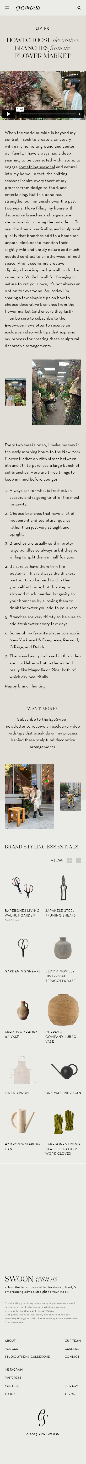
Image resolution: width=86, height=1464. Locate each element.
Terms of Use (23, 1310)
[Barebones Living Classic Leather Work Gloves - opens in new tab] (63, 1121)
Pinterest (13, 1378)
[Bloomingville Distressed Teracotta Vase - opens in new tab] (63, 948)
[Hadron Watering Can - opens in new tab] (23, 1121)
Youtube (12, 1386)
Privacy (71, 1386)
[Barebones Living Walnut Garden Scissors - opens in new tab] (23, 887)
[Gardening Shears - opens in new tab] (23, 948)
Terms (70, 1394)
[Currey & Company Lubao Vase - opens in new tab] (63, 1009)
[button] (7, 8)
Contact (72, 1357)
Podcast (12, 1349)
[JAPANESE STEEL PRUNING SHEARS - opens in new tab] (63, 887)
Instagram (14, 1369)
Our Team (73, 1341)
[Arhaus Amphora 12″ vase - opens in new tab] (23, 1009)
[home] (27, 8)
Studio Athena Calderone (27, 1357)
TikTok (10, 1394)
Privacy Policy (45, 1310)
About (10, 1341)
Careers (72, 1349)
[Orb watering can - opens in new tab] (63, 1070)
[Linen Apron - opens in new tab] (23, 1070)
